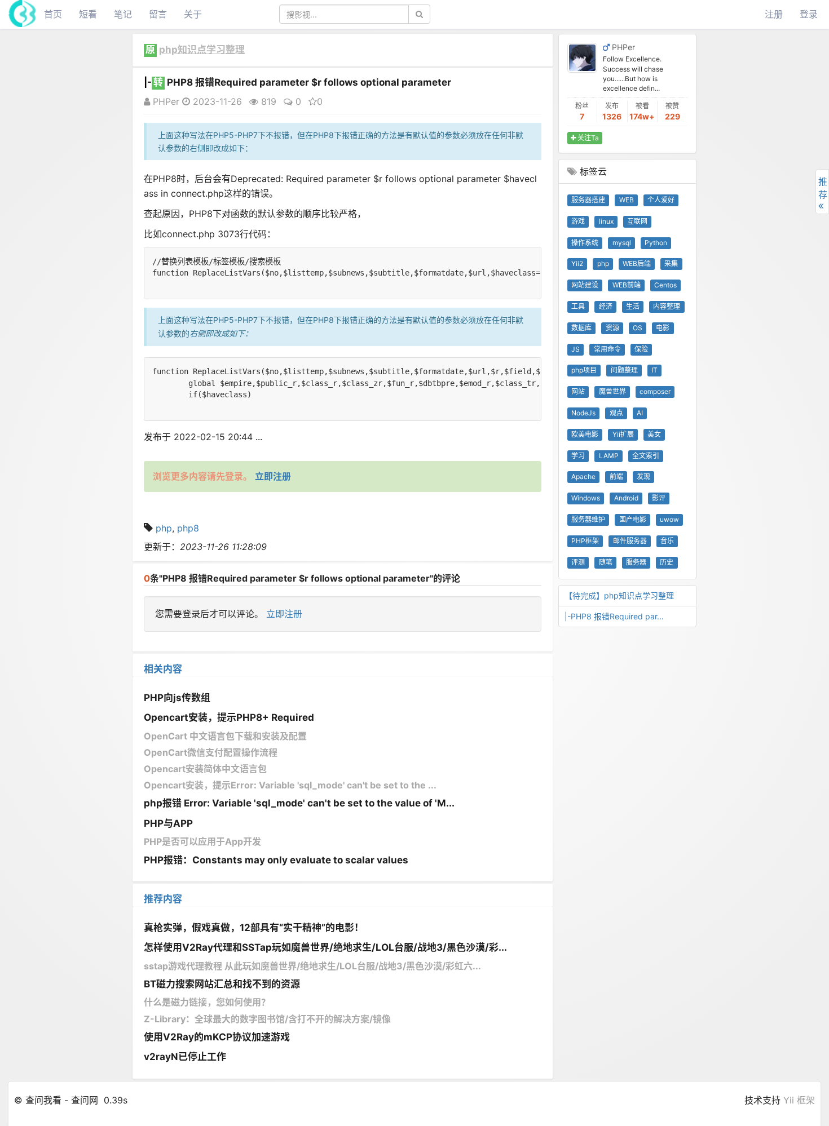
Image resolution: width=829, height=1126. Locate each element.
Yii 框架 (799, 1100)
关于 (193, 14)
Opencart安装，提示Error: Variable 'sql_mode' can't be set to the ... (290, 785)
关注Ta (587, 138)
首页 (53, 14)
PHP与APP (168, 823)
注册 (774, 14)
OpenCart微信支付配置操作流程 (210, 752)
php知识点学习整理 (202, 49)
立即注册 (284, 613)
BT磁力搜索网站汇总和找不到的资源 (222, 984)
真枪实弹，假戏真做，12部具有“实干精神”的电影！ (254, 927)
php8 (188, 528)
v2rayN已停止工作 (185, 1056)
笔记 (123, 14)
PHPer (164, 101)
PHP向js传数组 (177, 697)
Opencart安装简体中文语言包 (205, 768)
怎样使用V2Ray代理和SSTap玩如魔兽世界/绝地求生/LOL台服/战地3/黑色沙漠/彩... (325, 947)
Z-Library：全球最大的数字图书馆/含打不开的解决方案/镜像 (267, 1019)
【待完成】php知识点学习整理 (619, 595)
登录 (809, 14)
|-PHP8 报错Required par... (614, 616)
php (164, 528)
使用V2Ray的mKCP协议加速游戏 (217, 1037)
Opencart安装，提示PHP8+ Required (229, 717)
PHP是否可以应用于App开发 (202, 841)
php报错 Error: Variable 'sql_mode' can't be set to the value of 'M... (299, 803)
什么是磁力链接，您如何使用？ (207, 1002)
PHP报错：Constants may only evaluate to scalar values (276, 860)
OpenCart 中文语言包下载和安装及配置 (225, 736)
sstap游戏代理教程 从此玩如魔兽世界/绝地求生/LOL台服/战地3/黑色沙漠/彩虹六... (312, 966)
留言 (158, 14)
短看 (88, 14)
